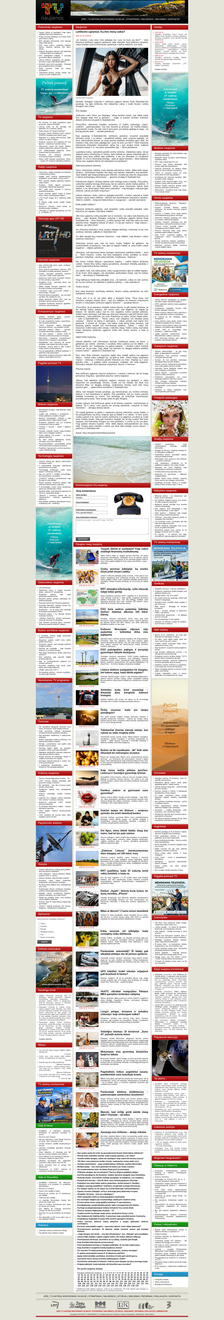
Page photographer (128, 1314)
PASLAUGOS (160, 1296)
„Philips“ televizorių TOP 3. (49, 670)
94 (98, 1281)
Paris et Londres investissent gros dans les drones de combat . (55, 1205)
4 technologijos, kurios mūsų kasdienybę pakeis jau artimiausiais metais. (55, 488)
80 (125, 1279)
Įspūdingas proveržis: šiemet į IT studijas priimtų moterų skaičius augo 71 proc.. (171, 483)
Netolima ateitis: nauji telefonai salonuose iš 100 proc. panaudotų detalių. (55, 492)
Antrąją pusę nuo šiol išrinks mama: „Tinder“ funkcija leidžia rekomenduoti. (171, 958)
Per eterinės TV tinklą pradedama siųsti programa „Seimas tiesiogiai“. (55, 123)
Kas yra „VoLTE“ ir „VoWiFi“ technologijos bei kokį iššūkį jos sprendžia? (55, 475)
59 (132, 1277)
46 (91, 1277)
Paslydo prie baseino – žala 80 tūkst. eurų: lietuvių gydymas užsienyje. (107, 1180)
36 (132, 1275)
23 (91, 1275)
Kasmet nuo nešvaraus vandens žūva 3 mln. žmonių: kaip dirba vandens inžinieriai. (171, 936)
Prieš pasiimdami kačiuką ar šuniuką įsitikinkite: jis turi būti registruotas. (108, 1245)
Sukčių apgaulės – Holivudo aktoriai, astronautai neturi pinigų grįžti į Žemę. (171, 953)
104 (134, 1281)
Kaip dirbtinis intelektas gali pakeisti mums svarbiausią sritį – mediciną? (55, 502)
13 (132, 1273)
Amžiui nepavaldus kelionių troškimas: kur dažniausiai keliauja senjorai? (55, 740)
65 (79, 1279)
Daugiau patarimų (45, 1039)
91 (88, 1281)
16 (141, 1273)
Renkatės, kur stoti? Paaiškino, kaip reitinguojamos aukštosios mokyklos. (171, 468)
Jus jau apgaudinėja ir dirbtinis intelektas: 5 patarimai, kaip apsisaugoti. (55, 352)
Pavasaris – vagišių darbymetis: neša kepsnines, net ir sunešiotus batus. (171, 811)
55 (119, 1277)
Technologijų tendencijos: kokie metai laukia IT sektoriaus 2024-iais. (55, 471)
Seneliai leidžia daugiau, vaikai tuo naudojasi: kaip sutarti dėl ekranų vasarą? (110, 1158)
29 (110, 1275)
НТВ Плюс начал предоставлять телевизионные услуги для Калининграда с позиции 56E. (171, 1191)
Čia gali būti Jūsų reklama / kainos (51, 1233)
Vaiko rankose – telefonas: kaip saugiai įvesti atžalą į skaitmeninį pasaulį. (171, 514)
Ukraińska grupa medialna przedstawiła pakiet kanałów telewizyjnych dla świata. (171, 1254)
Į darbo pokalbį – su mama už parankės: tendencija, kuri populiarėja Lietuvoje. (171, 928)
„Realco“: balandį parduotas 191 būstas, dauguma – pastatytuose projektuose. (55, 907)
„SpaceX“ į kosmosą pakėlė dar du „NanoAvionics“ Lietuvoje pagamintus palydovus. (55, 497)
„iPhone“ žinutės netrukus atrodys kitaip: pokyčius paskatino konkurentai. (171, 186)
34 (125, 1275)
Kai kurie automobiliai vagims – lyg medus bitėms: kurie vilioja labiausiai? (109, 1226)
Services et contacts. (47, 1188)
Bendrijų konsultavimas (163, 1284)
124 (146, 1284)
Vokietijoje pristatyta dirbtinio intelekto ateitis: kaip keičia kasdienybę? (171, 941)
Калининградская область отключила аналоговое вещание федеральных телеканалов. (171, 1216)
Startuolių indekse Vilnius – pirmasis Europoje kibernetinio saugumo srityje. (55, 330)
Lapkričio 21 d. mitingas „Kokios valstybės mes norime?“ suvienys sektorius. (55, 799)
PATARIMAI (146, 1296)
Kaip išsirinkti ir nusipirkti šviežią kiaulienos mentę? (99, 1248)
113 (100, 1284)
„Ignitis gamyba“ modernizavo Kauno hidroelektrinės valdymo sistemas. (171, 335)
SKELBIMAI (160, 19)
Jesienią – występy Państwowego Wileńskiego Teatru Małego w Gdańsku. (171, 1250)
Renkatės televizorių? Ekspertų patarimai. (54, 603)
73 (104, 1279)
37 (135, 1275)
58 (129, 1277)
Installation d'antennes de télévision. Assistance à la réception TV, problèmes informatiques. (55, 1184)
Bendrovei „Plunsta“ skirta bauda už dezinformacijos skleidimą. (55, 207)
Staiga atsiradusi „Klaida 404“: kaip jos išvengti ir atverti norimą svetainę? (55, 300)
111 (92, 1284)
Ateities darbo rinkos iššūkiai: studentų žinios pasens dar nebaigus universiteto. (171, 479)
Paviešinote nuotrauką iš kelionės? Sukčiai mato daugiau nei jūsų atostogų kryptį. (112, 1261)
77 (116, 1279)
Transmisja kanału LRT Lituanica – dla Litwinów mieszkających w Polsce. (171, 1241)
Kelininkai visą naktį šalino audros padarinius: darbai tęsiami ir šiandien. (108, 1183)
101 (121, 1281)
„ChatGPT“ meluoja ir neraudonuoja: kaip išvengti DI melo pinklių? (55, 479)
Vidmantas (159, 974)
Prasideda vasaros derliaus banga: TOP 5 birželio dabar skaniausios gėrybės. (171, 657)
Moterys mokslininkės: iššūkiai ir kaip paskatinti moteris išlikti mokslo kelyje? (55, 419)
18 (147, 1273)
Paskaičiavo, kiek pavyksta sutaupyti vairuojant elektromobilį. (171, 356)
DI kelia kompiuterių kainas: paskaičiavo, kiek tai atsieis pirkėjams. (55, 322)
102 (125, 1281)
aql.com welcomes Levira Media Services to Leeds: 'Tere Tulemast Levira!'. (55, 1140)
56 (122, 1277)
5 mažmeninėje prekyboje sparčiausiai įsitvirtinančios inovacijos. (55, 466)
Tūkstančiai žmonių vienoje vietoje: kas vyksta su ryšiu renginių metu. (55, 73)
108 (79, 1284)
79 (122, 1279)
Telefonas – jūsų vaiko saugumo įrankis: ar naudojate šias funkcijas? (171, 518)
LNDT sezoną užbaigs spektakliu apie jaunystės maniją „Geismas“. (55, 782)
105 (138, 1281)
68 (88, 1279)
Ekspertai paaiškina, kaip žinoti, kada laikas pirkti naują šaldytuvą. (55, 666)
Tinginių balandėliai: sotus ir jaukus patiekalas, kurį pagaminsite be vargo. (171, 674)
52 (110, 1277)
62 (141, 1277)
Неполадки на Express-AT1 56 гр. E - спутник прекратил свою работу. (171, 1180)
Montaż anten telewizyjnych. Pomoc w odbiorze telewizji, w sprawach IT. (171, 1230)
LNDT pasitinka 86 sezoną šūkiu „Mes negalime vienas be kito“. (55, 816)
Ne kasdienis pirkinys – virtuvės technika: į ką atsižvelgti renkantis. (55, 673)
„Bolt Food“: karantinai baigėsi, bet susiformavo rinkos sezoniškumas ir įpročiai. (171, 236)
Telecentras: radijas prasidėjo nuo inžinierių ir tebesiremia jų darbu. (55, 173)
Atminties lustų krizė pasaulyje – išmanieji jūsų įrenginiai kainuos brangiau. (55, 65)
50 (104, 1277)
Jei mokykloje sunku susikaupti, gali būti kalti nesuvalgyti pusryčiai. (171, 522)
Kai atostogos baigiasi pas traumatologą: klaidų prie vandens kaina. (106, 1200)
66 (82, 1279)
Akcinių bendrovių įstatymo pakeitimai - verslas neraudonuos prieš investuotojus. (171, 242)
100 (117, 1281)
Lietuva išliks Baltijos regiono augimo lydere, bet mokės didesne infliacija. (109, 1237)
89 (82, 1281)
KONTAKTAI (174, 19)
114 (104, 1284)
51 (107, 1277)
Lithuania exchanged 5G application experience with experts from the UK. (55, 1161)
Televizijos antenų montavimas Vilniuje (53, 1230)
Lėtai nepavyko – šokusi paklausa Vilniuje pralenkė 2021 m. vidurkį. (55, 874)
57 (125, 1277)
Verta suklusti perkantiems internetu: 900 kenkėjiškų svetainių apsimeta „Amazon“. (55, 270)
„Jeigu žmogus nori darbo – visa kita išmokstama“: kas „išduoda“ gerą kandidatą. (112, 1234)
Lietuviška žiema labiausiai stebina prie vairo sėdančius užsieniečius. (171, 369)
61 (138, 1277)
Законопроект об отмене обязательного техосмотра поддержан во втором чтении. (171, 1206)
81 (129, 1279)
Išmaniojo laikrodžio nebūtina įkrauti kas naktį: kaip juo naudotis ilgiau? (55, 606)
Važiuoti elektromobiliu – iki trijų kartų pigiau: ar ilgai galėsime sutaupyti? (171, 352)
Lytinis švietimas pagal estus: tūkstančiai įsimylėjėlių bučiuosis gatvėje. (171, 949)
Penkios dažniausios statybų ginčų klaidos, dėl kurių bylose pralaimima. (55, 870)
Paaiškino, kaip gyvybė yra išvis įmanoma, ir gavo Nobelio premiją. (55, 449)
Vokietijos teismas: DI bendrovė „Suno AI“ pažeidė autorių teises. (171, 779)
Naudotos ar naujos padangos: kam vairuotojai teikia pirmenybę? (171, 390)
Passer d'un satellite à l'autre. (49, 1191)
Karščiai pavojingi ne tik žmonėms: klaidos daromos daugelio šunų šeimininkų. (111, 1175)
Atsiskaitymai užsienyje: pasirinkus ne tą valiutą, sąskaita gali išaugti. (107, 1240)
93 (95, 1281)
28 (107, 1275)
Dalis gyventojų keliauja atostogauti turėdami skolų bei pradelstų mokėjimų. (55, 732)
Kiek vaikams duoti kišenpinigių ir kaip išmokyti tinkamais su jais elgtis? (171, 509)
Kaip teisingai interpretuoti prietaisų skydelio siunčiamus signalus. (171, 382)
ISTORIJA (122, 1296)
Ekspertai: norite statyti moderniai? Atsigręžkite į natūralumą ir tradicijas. (55, 881)
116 (112, 1284)
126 (83, 1286)
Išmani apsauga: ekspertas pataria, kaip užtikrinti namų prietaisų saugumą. (55, 483)
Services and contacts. (47, 1137)
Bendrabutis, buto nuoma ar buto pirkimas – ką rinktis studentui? (171, 460)
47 (94, 1277)
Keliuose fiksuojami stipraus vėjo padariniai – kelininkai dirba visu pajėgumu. (55, 52)
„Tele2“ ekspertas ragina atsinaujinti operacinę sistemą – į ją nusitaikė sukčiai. (55, 326)
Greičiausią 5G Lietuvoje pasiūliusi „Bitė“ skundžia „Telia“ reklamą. (171, 178)
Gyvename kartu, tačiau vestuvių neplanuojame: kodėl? (101, 1259)
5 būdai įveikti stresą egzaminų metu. (168, 472)
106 (142, 1281)
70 (94, 1279)
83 (135, 1279)
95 (101, 1281)
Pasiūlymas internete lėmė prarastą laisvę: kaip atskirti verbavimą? (171, 815)
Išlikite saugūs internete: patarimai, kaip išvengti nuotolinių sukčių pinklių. (55, 287)
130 (99, 1286)
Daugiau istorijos (161, 69)
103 (129, 1281)
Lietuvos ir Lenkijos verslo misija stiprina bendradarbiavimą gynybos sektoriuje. (171, 214)
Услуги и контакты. (162, 1177)
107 (146, 1281)
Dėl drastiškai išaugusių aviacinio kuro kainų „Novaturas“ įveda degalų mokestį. (55, 728)
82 (132, 1279)
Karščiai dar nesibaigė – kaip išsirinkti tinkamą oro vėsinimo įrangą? (55, 649)
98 (110, 1281)
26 (101, 1275)
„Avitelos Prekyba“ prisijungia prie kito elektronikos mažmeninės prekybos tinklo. (171, 223)
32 (119, 1275)
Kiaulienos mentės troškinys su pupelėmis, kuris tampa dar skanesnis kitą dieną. (171, 666)
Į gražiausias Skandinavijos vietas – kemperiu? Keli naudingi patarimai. (55, 766)
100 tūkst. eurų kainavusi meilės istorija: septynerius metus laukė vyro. (108, 1161)
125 (79, 1286)
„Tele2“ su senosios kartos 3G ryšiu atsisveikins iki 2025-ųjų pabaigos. (171, 174)
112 (96, 1284)
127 (87, 1286)
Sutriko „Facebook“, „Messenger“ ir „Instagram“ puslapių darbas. (171, 1022)
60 (135, 1277)
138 (132, 1286)
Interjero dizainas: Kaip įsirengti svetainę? (54, 878)
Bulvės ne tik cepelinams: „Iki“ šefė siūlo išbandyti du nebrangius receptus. (171, 636)
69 (91, 1279)
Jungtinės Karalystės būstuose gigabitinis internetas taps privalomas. (55, 304)
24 (94, 1275)
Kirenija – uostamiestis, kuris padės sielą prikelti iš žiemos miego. (55, 745)
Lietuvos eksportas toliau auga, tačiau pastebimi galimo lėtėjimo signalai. (171, 231)
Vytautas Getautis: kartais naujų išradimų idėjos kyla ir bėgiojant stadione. (55, 432)
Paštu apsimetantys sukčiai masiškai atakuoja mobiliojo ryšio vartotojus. (171, 806)
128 (91, 1286)
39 (141, 1275)
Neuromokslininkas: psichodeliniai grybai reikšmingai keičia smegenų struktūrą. (55, 445)
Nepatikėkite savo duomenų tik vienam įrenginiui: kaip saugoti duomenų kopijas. (55, 343)
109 (83, 1284)
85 (141, 1279)
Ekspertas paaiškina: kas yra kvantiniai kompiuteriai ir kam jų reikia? (55, 423)
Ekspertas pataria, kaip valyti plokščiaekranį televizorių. (55, 595)
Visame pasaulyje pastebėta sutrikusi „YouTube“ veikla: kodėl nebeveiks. (55, 274)
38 (138, 1275)
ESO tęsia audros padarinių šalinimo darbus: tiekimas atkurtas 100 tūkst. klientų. (55, 47)
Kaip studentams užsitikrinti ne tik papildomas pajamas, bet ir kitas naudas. (171, 464)
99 (113, 1281)
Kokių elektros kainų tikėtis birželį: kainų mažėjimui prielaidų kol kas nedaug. (171, 322)
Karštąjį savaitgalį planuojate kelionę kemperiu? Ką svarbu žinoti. (105, 1208)
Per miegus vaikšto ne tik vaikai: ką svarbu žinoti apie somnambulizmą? (108, 1189)
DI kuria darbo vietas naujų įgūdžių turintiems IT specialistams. (104, 1202)
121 (133, 1284)
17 (144, 1273)
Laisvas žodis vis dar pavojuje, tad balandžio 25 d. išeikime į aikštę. (55, 127)
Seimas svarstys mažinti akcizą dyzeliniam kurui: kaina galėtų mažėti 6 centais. (171, 365)
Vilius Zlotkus (149, 1314)
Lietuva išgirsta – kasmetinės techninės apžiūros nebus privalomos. (171, 373)
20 (82, 1275)
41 (147, 1275)
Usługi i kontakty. (161, 1234)
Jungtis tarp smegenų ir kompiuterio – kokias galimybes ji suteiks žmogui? (55, 415)
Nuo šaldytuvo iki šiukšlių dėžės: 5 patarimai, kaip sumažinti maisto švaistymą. (111, 1216)
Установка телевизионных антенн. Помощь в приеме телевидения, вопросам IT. (171, 1172)
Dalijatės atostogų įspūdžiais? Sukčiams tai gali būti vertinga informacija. (108, 1186)
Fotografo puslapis (162, 1279)
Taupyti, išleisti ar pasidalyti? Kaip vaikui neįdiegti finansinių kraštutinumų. (55, 33)
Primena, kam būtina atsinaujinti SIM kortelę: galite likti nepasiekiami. (171, 165)
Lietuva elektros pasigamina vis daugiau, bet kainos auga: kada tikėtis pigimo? (55, 61)
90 (85, 1281)
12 (129, 1273)
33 (122, 1275)
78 (119, 1279)
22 (88, 1275)
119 (125, 1284)
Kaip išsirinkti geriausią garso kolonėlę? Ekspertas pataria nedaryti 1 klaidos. (55, 623)
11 (126, 1273)
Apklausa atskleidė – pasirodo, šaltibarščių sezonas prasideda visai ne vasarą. (171, 661)
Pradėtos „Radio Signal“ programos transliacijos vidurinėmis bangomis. (55, 186)
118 (121, 1284)
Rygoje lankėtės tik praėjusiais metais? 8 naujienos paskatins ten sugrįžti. (55, 757)
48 (97, 1277)
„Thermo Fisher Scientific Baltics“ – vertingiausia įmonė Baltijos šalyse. (171, 227)
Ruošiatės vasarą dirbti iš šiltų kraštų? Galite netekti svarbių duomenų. (55, 347)
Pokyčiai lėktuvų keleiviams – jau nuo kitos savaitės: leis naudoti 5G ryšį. (55, 296)
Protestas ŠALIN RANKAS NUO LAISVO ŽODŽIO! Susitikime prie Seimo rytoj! (55, 134)
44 (85, 1277)
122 (138, 1284)
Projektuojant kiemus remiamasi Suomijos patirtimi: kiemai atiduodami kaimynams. (55, 890)
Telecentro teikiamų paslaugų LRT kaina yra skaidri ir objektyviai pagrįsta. (171, 219)
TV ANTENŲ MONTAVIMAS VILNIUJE (106, 19)
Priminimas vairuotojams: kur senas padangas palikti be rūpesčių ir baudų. (171, 378)
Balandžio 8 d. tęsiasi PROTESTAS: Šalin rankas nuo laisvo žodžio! (55, 138)
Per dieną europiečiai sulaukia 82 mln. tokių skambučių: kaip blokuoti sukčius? (171, 819)
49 (101, 1277)
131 (104, 1286)
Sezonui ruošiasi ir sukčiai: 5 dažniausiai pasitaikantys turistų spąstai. (171, 792)
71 (97, 1279)
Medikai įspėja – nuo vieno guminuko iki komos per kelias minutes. (106, 1167)
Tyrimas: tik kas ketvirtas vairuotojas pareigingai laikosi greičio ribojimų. (171, 361)
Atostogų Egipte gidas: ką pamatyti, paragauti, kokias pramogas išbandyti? (55, 749)
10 (122, 1273)
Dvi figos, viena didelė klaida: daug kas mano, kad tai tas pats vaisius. (171, 640)
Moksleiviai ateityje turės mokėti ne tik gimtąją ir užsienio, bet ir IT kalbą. (171, 531)
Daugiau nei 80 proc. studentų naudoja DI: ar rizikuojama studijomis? (171, 451)
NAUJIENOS (147, 19)
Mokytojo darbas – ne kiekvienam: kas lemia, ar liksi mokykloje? (171, 497)
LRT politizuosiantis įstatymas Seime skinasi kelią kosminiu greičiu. (55, 151)
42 (79, 1277)
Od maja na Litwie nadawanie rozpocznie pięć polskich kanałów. (171, 1246)
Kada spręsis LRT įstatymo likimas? (52, 131)
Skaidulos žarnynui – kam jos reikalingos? (95, 1194)
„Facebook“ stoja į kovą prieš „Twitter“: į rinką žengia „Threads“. (55, 291)
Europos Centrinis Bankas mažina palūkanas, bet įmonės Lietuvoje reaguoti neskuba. (171, 209)
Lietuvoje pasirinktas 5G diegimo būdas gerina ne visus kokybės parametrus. (171, 169)
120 (129, 1284)
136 (124, 1286)
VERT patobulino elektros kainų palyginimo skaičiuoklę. (101, 1197)
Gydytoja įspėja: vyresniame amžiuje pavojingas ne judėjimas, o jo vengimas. (110, 1178)
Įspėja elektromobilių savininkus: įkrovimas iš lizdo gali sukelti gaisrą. (107, 1256)
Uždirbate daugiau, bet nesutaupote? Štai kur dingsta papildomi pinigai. (107, 1172)
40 (144, 1275)
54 (116, 1277)
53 (113, 1277)
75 (110, 1279)
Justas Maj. (159, 1005)
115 (108, 1284)
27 (104, 1275)
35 (129, 1275)
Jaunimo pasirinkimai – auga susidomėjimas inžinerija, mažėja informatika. (109, 1164)
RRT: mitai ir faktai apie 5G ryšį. (166, 162)
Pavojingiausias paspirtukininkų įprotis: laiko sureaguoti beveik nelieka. (108, 1205)
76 (113, 1279)
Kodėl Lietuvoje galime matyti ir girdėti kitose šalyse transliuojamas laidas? (55, 194)
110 (87, 1284)
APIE (83, 19)
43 (82, 1277)
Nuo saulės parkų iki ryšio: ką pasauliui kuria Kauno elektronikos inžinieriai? (110, 1153)
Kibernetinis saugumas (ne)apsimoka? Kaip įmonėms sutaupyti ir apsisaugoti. (55, 339)
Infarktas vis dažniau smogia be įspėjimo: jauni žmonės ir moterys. (171, 622)
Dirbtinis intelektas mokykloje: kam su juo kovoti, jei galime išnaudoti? (171, 526)
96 (104, 1281)
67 (85, 1279)
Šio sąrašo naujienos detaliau (90, 1269)
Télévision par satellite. (47, 1198)
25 (97, 1275)
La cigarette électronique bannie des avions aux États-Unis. (55, 1201)
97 (107, 1281)
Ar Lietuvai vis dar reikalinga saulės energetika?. (171, 1006)
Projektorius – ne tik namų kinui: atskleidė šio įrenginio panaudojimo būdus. (55, 610)
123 (142, 1284)
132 (108, 1286)
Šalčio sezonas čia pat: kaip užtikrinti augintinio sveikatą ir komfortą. (171, 850)
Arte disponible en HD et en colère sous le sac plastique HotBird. (55, 1218)
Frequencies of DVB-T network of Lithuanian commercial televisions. (55, 1170)
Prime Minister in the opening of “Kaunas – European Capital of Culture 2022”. (55, 1157)
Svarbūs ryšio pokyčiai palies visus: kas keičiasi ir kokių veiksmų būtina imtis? (171, 182)
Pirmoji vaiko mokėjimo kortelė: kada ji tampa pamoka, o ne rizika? (106, 1156)
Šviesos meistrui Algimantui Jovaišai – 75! (54, 778)
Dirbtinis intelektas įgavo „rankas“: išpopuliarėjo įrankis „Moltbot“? (55, 318)
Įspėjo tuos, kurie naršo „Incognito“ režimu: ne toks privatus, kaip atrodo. (55, 279)
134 (116, 1286)
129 (95, 1286)
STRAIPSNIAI (132, 19)
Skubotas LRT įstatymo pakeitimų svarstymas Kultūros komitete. (55, 155)
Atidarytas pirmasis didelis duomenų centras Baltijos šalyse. (171, 246)
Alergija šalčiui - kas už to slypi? (166, 595)
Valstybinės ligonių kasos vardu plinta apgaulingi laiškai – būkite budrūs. (171, 783)
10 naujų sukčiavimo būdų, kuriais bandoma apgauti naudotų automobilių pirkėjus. (171, 797)
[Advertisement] (54, 97)
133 (112, 1286)
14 (135, 1273)
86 (144, 1279)
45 (88, 1277)
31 (116, 1275)
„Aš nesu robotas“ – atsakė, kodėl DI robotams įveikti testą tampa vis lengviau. (55, 335)
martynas (158, 991)
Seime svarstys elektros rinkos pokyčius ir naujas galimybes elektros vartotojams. (171, 313)
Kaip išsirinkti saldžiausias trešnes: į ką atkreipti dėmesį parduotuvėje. (171, 653)
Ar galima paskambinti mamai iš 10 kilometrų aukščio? (101, 1253)
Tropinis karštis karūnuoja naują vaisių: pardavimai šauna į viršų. (105, 1213)
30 (113, 1275)
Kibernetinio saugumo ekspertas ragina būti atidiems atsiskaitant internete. (55, 356)
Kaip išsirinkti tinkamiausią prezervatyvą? (95, 1242)
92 (91, 1281)
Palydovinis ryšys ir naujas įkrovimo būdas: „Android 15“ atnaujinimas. (55, 591)
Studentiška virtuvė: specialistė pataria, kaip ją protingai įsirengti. (171, 455)
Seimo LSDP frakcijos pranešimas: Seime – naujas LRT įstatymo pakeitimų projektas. (55, 160)
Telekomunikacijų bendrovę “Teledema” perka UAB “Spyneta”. (171, 204)
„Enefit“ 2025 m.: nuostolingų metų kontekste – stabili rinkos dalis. (171, 330)
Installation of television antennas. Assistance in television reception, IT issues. (55, 1132)
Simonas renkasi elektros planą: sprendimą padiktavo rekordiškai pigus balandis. (171, 326)
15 (138, 1273)
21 (85, 1275)
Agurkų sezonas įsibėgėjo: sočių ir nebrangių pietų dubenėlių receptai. (107, 1191)
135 (120, 1286)
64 (147, 1277)
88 (79, 1281)
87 (147, 1279)
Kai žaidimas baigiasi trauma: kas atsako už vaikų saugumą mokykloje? (171, 501)
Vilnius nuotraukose (162, 1282)
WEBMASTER (162, 1311)
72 (101, 1279)
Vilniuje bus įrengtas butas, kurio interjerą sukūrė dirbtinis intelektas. (55, 898)
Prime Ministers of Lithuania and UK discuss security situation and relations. (55, 1153)
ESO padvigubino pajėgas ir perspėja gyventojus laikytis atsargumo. (55, 56)
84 (138, 1279)
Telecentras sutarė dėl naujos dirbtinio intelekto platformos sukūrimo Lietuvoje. (55, 147)
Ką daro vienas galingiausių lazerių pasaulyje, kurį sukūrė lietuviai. (55, 440)
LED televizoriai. (45, 588)
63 (144, 1277)
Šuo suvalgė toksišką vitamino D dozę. (169, 870)
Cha (156, 1020)
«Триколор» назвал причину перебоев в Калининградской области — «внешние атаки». (171, 1185)
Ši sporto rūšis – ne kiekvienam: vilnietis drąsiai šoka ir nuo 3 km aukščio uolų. (171, 945)
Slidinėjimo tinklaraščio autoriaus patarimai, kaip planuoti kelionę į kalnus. (55, 753)
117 (116, 1284)
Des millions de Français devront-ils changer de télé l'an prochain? (55, 1209)
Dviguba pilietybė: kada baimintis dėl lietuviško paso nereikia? (104, 1264)
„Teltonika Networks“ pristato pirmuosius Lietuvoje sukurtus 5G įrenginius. (55, 619)
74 (107, 1279)
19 (79, 1275)
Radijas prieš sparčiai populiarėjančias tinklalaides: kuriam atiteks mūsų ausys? (55, 177)
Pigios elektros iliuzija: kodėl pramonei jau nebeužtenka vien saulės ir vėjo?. (171, 993)
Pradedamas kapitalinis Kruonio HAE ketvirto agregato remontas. (105, 1219)
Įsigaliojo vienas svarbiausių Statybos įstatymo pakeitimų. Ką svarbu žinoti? (55, 894)
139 (137, 1286)
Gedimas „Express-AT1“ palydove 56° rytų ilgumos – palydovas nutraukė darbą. (55, 143)
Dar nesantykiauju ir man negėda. (167, 619)
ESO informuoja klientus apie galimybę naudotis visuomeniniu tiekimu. (171, 339)
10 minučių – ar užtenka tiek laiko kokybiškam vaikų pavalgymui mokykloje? (171, 535)
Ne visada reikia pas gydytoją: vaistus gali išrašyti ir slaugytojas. (171, 599)
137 (128, 1286)
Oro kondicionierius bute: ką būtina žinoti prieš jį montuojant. (103, 1169)
